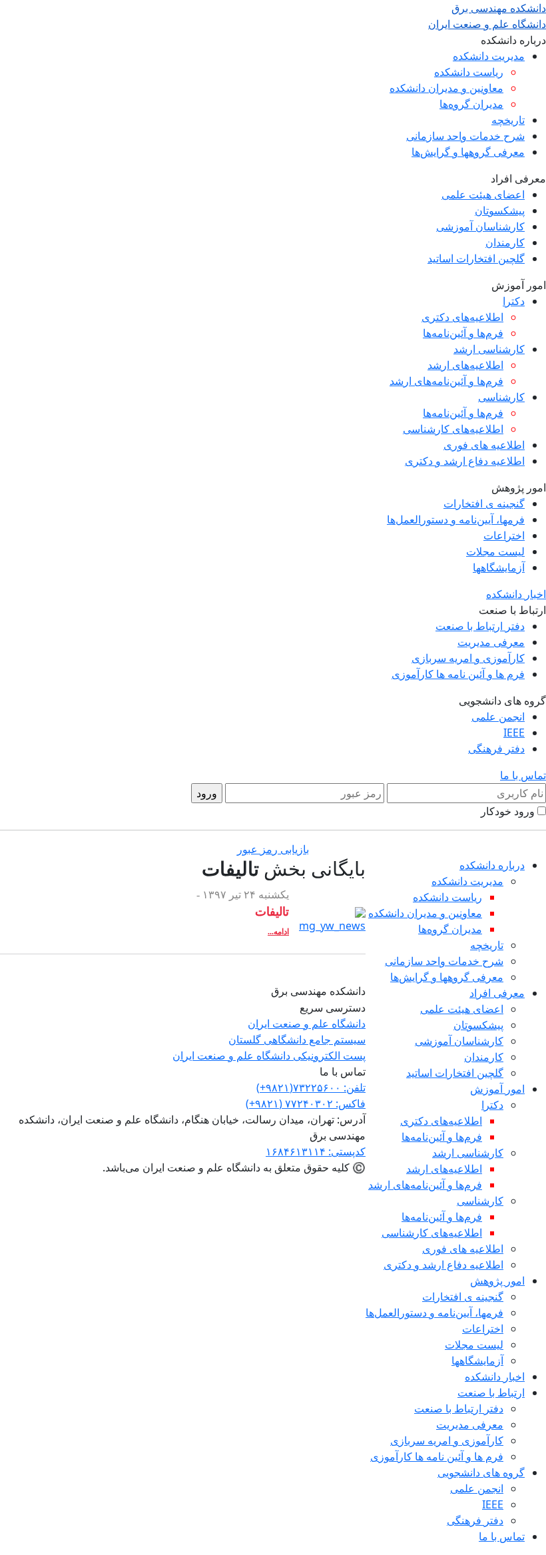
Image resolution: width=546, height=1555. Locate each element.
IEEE (514, 732)
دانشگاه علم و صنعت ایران (307, 1023)
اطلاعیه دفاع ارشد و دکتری (465, 461)
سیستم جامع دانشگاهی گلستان (297, 1039)
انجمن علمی (498, 716)
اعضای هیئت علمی (483, 194)
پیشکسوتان (500, 210)
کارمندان (505, 242)
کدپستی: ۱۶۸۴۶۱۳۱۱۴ (316, 1151)
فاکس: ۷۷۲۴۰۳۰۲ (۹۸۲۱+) (306, 1103)
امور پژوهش (497, 1280)
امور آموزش (497, 1089)
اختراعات (504, 535)
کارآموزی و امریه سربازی (468, 658)
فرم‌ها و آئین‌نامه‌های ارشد (446, 381)
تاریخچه (508, 120)
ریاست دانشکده (468, 72)
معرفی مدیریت (491, 642)
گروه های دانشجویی (481, 1472)
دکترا (514, 301)
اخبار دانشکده (516, 594)
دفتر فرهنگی (496, 748)
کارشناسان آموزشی (480, 226)
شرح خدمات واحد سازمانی (465, 136)
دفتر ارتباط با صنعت (480, 626)
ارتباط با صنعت (491, 1392)
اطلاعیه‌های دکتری (462, 317)
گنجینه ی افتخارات (484, 503)
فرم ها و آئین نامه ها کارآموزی (458, 674)
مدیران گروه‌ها (471, 104)
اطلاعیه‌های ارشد (465, 365)
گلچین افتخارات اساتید (476, 258)
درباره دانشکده (492, 865)
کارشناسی (501, 397)
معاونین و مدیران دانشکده (446, 88)
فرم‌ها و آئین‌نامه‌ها (463, 333)
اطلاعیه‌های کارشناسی (453, 429)
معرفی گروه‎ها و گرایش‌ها (468, 152)
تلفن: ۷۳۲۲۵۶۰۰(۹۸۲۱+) (311, 1087)
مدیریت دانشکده (489, 56)
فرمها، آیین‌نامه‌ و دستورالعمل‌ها (456, 519)
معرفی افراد (497, 993)
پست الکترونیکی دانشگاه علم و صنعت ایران (269, 1055)
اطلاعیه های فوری (484, 445)
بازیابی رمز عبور (273, 849)
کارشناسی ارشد (489, 349)
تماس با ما (523, 775)
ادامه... (278, 931)
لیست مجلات (495, 551)
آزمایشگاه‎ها (499, 567)
